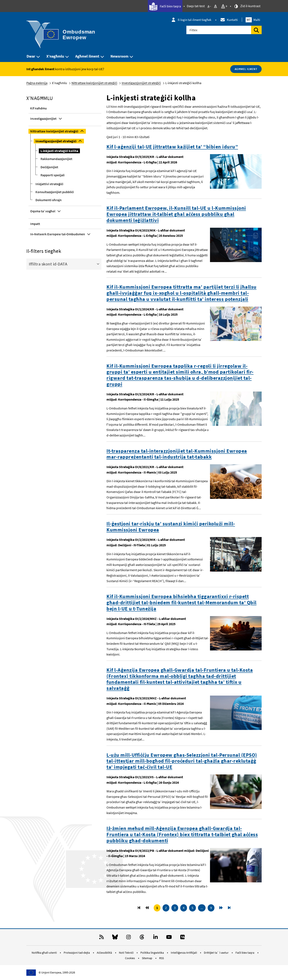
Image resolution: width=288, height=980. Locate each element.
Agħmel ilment (87, 56)
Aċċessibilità (105, 952)
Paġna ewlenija (36, 83)
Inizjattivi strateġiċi (49, 184)
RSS (161, 958)
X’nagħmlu (55, 56)
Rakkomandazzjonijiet (56, 159)
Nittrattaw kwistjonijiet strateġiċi (94, 83)
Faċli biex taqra (170, 6)
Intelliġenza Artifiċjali (184, 952)
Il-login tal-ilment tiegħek (194, 20)
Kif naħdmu (38, 108)
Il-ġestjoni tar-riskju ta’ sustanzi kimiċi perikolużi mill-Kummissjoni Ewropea (170, 527)
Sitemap (147, 958)
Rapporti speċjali (52, 175)
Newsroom (119, 56)
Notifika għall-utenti (44, 952)
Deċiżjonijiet (49, 167)
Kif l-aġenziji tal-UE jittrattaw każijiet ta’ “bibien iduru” (172, 147)
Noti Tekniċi (126, 952)
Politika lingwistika (152, 952)
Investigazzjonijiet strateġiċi (141, 83)
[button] (63, 263)
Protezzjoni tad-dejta (77, 952)
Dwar (31, 56)
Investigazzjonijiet (43, 118)
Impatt (35, 224)
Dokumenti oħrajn (48, 200)
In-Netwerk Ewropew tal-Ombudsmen (57, 234)
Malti (253, 20)
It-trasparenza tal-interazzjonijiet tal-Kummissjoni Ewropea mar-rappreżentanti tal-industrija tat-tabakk (176, 454)
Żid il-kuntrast (250, 6)
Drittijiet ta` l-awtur (216, 952)
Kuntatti (232, 20)
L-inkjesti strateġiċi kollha (59, 151)
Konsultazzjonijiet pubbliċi (54, 192)
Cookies (130, 958)
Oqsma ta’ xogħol (42, 211)
